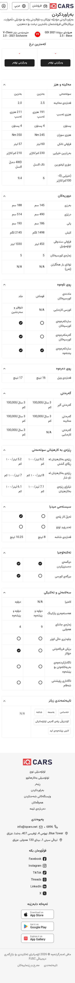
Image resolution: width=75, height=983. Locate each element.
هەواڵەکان (37, 803)
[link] (37, 914)
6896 (49, 827)
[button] (37, 84)
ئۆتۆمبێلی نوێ (38, 772)
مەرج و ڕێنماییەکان (28, 965)
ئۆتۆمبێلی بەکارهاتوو (37, 778)
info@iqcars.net (27, 827)
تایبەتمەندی (51, 965)
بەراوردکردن (37, 790)
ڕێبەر (37, 784)
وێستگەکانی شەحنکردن (37, 796)
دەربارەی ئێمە (38, 809)
